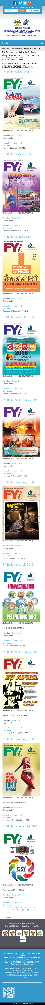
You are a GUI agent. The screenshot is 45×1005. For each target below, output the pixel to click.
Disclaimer (26, 926)
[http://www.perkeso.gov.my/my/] (40, 933)
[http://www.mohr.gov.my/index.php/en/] (26, 933)
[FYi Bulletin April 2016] (21, 266)
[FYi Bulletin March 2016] (21, 348)
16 (28, 910)
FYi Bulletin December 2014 (20, 826)
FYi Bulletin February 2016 (19, 400)
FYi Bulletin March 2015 (18, 564)
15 (23, 910)
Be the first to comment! (12, 143)
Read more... (7, 145)
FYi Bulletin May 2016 (16, 154)
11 (38, 907)
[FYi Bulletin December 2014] (21, 857)
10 (33, 907)
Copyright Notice (12, 926)
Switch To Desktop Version (22, 1004)
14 (18, 910)
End (9, 912)
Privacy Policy (13, 923)
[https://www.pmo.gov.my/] (12, 933)
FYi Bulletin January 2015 (18, 739)
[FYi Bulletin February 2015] (21, 682)
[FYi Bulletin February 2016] (21, 430)
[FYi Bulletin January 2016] (21, 513)
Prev (16, 907)
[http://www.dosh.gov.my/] (33, 933)
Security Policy (28, 923)
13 (13, 910)
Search (21, 11)
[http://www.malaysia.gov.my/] (5, 933)
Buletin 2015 (17, 633)
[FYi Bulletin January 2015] (21, 770)
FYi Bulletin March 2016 (18, 317)
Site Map (36, 926)
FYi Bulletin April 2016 (16, 236)
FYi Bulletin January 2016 (18, 482)
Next (34, 910)
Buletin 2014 (17, 895)
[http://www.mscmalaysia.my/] (19, 933)
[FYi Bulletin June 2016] (21, 102)
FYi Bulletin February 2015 (19, 652)
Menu (5, 42)
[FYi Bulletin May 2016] (21, 185)
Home (4, 55)
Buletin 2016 (17, 135)
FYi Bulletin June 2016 (16, 72)
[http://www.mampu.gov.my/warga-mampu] (23, 939)
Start (10, 907)
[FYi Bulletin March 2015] (21, 595)
